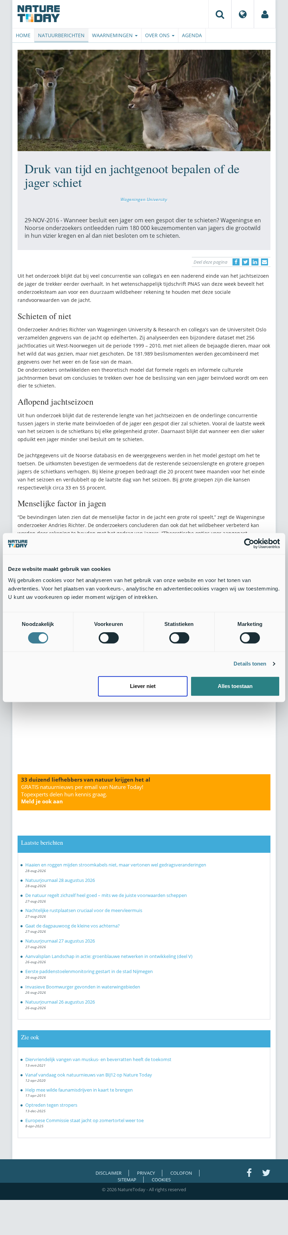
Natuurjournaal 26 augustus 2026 (60, 1002)
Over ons (158, 35)
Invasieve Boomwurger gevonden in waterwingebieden (82, 987)
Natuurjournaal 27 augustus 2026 (60, 941)
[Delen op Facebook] (236, 261)
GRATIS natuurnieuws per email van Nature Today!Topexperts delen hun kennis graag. (82, 794)
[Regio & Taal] (242, 14)
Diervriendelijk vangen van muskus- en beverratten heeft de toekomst (98, 1059)
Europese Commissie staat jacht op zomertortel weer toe (84, 1120)
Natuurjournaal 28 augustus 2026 (60, 880)
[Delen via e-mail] (264, 261)
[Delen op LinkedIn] (254, 261)
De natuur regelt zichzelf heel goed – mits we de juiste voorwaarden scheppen (106, 895)
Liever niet (143, 686)
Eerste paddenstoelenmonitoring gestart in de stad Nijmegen (89, 971)
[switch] (109, 637)
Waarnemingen (113, 35)
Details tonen (250, 664)
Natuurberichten (61, 35)
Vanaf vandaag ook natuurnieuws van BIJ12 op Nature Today (88, 1075)
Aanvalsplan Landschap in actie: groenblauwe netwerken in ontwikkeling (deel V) (108, 956)
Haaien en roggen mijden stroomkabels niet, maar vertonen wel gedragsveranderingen (115, 865)
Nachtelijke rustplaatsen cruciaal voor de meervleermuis (83, 910)
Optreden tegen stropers (51, 1105)
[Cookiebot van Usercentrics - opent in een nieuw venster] (249, 543)
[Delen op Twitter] (245, 261)
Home (23, 35)
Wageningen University (143, 199)
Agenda (192, 35)
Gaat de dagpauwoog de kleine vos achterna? (72, 926)
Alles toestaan (235, 686)
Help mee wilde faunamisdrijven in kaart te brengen (79, 1090)
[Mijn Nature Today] (265, 14)
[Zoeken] (219, 14)
